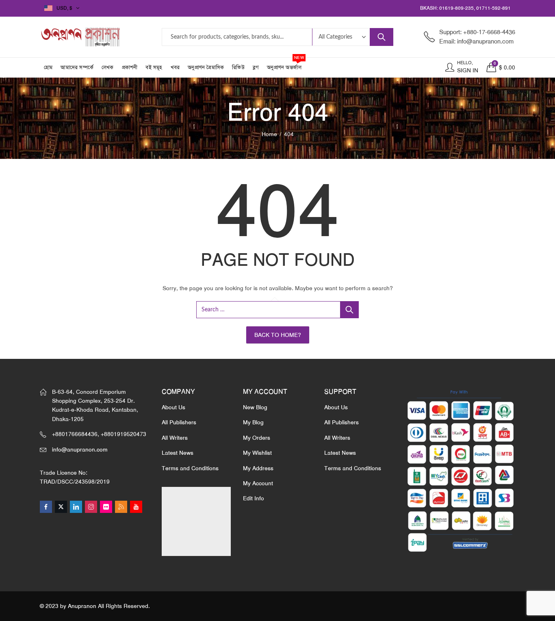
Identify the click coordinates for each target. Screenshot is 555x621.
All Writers (175, 437)
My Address (258, 468)
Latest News (177, 452)
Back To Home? (277, 335)
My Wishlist (257, 452)
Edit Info (253, 498)
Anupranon (82, 606)
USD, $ (64, 8)
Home (269, 134)
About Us (173, 407)
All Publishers (179, 422)
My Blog (253, 422)
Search (381, 37)
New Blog (255, 407)
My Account (258, 483)
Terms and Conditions (190, 468)
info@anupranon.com (80, 449)
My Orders (256, 437)
